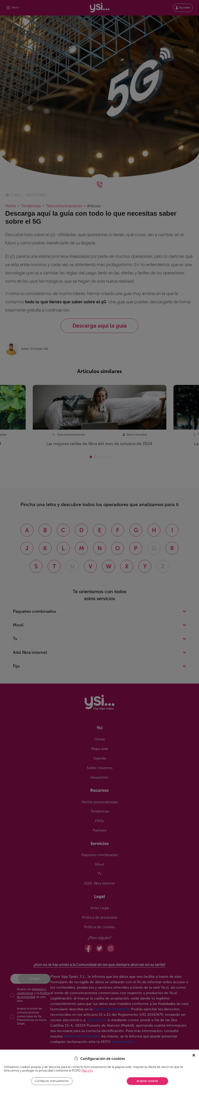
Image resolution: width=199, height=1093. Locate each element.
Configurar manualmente (52, 1081)
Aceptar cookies (147, 1081)
